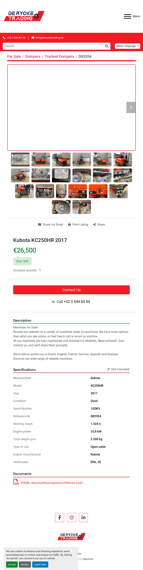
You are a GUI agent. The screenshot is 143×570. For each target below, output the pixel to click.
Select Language (126, 46)
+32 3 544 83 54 (16, 37)
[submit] (106, 46)
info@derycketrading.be (49, 37)
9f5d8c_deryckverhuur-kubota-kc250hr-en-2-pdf (51, 483)
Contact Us (71, 290)
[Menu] (127, 16)
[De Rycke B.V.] (71, 536)
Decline (25, 564)
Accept (12, 564)
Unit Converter (120, 369)
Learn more (40, 564)
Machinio (88, 559)
